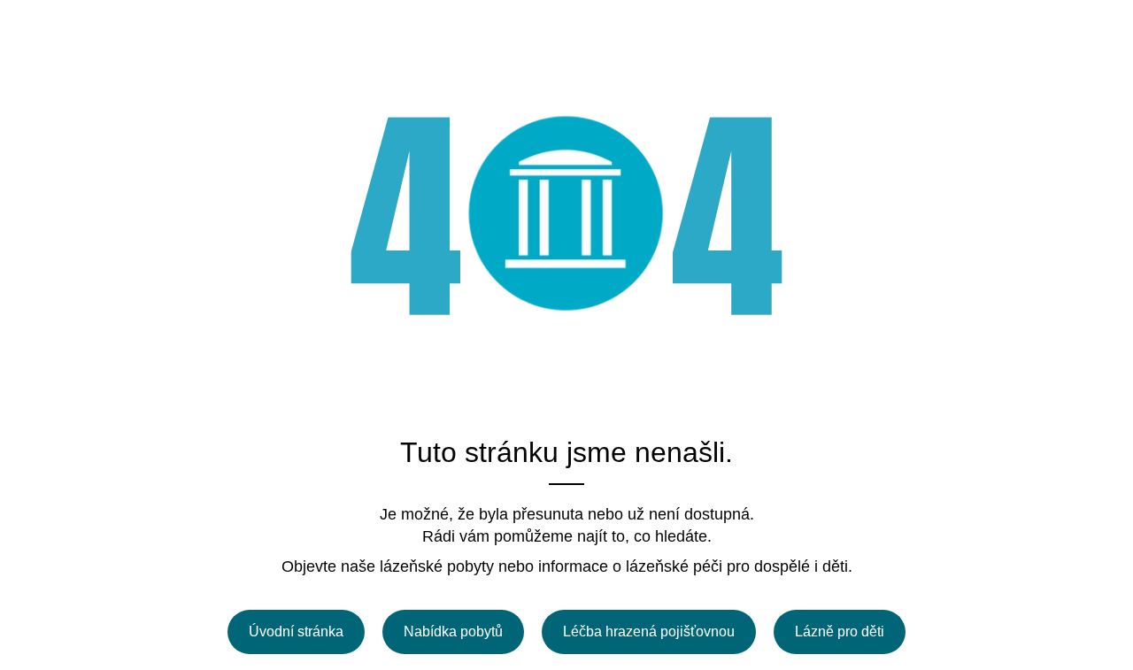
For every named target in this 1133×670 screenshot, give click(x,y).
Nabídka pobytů (453, 631)
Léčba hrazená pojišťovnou (649, 631)
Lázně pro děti (839, 631)
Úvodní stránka (296, 631)
